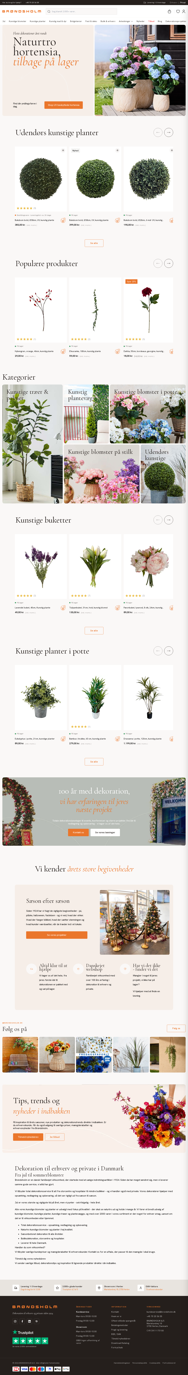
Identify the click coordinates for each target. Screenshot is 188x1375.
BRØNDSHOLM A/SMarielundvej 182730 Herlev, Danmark (157, 1323)
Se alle (94, 243)
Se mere (32, 443)
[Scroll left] (158, 132)
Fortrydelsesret (169, 1363)
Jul (3, 21)
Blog (160, 21)
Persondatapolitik (139, 1363)
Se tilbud (55, 1137)
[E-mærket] (36, 1321)
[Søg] (49, 11)
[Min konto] (184, 11)
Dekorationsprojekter (176, 21)
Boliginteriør (76, 21)
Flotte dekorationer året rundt (30, 33)
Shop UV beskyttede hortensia (63, 105)
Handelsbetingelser (122, 1363)
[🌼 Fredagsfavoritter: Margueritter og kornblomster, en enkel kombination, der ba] (94, 1055)
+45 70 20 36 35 (32, 2)
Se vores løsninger (105, 832)
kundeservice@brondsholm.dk (161, 1311)
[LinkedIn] (29, 1321)
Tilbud (151, 21)
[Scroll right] (168, 132)
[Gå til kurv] (169, 11)
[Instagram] (15, 1321)
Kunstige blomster (17, 21)
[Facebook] (22, 1321)
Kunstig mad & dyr (58, 21)
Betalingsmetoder (119, 1325)
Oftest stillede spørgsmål (123, 1320)
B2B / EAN (116, 1334)
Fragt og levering (119, 1329)
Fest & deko (91, 21)
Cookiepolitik (154, 1363)
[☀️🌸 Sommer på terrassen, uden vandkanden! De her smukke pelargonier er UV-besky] (20, 1055)
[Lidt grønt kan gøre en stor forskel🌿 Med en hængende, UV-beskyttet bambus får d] (168, 1055)
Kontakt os (78, 832)
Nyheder (141, 21)
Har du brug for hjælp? (11, 2)
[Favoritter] (178, 11)
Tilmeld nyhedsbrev (28, 1137)
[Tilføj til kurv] (63, 220)
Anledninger (124, 21)
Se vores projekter (56, 935)
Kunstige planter (38, 21)
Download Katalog (120, 1343)
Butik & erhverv (108, 21)
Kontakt (115, 1311)
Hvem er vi (116, 1316)
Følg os (176, 1028)
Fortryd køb (117, 1347)
